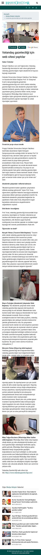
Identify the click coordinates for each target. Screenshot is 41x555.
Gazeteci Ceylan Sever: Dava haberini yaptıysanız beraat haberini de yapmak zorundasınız (24, 494)
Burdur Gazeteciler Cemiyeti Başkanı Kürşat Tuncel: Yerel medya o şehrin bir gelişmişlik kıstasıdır (24, 502)
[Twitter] (32, 8)
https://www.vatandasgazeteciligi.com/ (19, 473)
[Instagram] (29, 8)
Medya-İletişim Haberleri (13, 16)
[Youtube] (36, 8)
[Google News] (33, 47)
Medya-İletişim (11, 487)
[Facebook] (26, 8)
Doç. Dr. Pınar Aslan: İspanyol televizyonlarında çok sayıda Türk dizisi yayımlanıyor (25, 542)
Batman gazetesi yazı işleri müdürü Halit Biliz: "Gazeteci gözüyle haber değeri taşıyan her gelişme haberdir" (25, 526)
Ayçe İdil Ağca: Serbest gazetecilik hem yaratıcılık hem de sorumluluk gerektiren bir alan (25, 518)
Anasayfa (6, 14)
